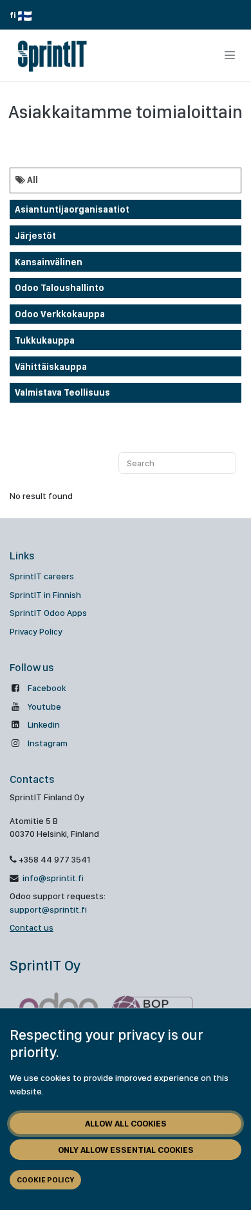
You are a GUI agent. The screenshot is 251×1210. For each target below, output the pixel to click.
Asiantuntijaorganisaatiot (72, 209)
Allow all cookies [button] (126, 1123)
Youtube (44, 706)
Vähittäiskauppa (51, 367)
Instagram (48, 743)
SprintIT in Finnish (45, 595)
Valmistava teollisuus (62, 392)
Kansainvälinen (48, 262)
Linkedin (44, 724)
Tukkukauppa (45, 340)
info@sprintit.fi (52, 878)
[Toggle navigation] (229, 55)
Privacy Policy (36, 631)
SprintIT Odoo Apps (48, 613)
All (31, 180)
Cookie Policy (45, 1179)
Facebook (47, 688)
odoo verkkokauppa (60, 314)
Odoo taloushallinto (59, 288)
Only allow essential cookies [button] (126, 1149)
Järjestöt (35, 236)
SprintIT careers (42, 576)
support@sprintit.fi (48, 909)
